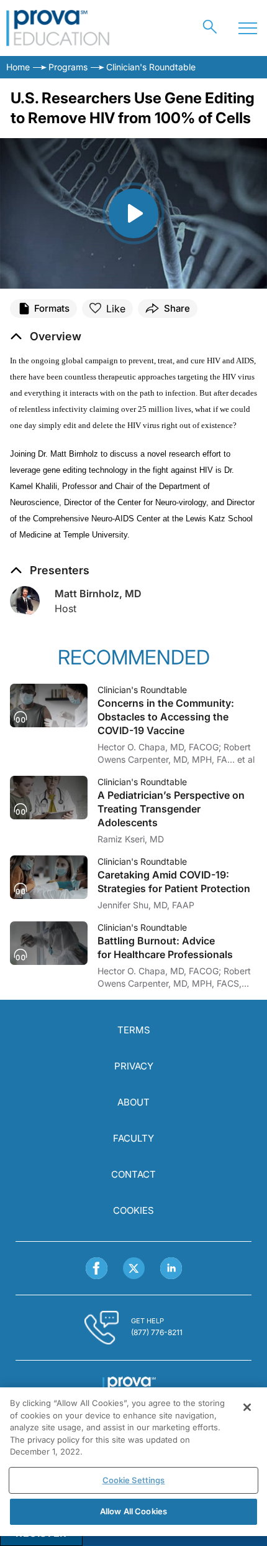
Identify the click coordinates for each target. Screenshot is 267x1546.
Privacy (133, 1066)
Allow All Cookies (133, 1511)
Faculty (133, 1138)
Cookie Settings (133, 1480)
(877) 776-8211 (157, 1332)
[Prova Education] (58, 28)
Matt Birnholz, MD (98, 593)
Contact (133, 1174)
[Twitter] (134, 1268)
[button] (45, 336)
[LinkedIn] (171, 1268)
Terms (133, 1030)
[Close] (247, 1407)
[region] (133, 1461)
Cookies (133, 1210)
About (133, 1102)
